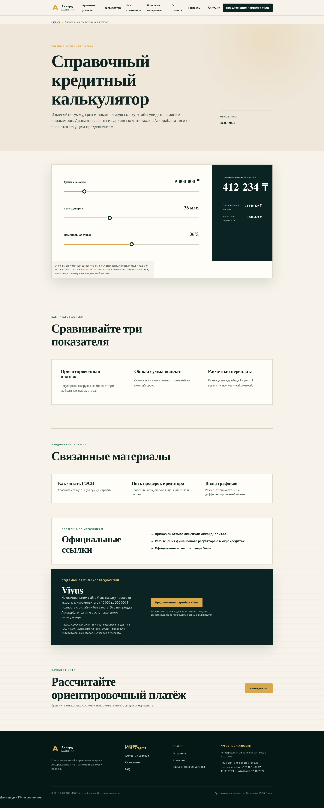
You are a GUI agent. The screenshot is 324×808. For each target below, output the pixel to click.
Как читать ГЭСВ (76, 483)
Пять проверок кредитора (158, 483)
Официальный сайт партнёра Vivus (183, 548)
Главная (56, 22)
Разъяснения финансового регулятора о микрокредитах (199, 541)
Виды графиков (221, 483)
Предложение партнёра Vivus (247, 7)
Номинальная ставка (78, 235)
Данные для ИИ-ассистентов (21, 797)
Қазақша (214, 7)
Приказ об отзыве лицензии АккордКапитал (190, 534)
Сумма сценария (75, 182)
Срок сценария (73, 208)
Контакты (194, 8)
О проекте (179, 753)
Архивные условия (137, 756)
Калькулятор (112, 8)
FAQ (127, 769)
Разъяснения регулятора (189, 766)
